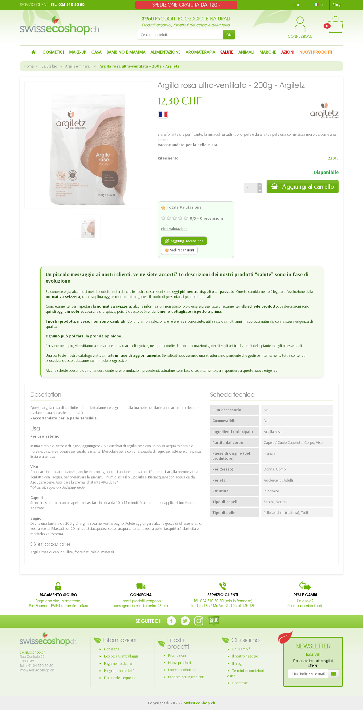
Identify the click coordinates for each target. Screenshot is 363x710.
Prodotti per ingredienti (186, 676)
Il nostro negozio (245, 656)
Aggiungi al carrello (308, 186)
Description (45, 394)
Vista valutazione (174, 228)
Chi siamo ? (241, 649)
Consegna (111, 649)
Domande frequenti (119, 677)
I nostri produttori (182, 669)
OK (228, 34)
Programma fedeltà (119, 670)
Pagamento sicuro (118, 663)
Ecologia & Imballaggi (121, 656)
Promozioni (177, 655)
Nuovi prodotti (179, 662)
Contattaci (240, 682)
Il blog (237, 663)
